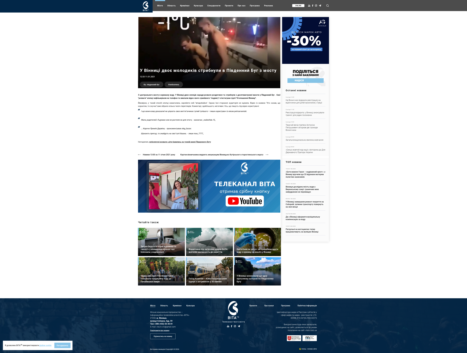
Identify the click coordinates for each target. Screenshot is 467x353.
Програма (255, 5)
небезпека (174, 84)
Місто (160, 5)
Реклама (268, 5)
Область (171, 5)
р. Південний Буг (152, 84)
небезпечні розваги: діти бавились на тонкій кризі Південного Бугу (180, 141)
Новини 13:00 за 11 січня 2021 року (159, 154)
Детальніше (305, 100)
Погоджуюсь (62, 345)
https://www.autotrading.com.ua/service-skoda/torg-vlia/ (305, 40)
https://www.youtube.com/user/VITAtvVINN (209, 186)
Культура (198, 5)
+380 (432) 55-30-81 (164, 323)
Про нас (242, 5)
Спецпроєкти (213, 5)
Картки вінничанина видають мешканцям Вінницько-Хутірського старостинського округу (221, 154)
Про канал (269, 305)
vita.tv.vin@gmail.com (166, 326)
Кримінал (184, 5)
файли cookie (45, 345)
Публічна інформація (307, 305)
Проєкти (229, 5)
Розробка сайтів (312, 349)
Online (298, 5)
